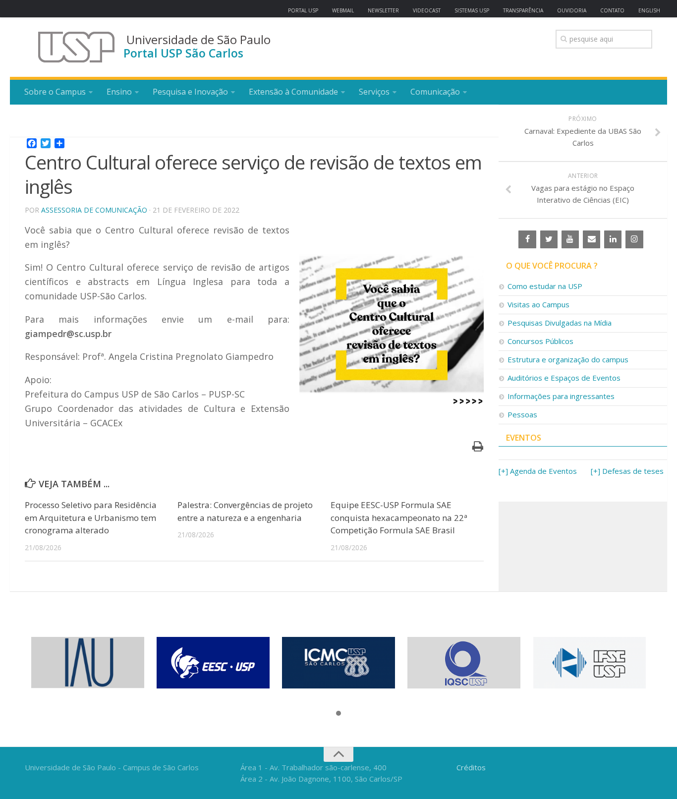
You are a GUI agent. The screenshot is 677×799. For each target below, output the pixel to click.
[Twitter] (549, 239)
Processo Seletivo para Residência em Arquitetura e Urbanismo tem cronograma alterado (91, 517)
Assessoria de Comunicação (94, 210)
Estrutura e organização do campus (568, 359)
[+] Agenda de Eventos (538, 471)
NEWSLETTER (383, 10)
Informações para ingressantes (561, 396)
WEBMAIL (343, 10)
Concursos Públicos (540, 341)
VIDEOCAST (427, 10)
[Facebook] (527, 239)
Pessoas (522, 414)
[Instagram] (634, 239)
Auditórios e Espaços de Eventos (564, 378)
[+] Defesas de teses (627, 471)
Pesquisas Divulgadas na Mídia (560, 323)
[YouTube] (570, 239)
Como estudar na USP (545, 286)
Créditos (471, 767)
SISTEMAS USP (471, 10)
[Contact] (591, 239)
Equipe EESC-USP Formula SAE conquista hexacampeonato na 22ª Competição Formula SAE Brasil (399, 517)
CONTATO (612, 10)
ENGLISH (649, 10)
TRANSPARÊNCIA (523, 10)
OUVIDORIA (571, 10)
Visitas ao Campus (538, 304)
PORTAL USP (303, 10)
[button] (338, 714)
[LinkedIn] (612, 239)
